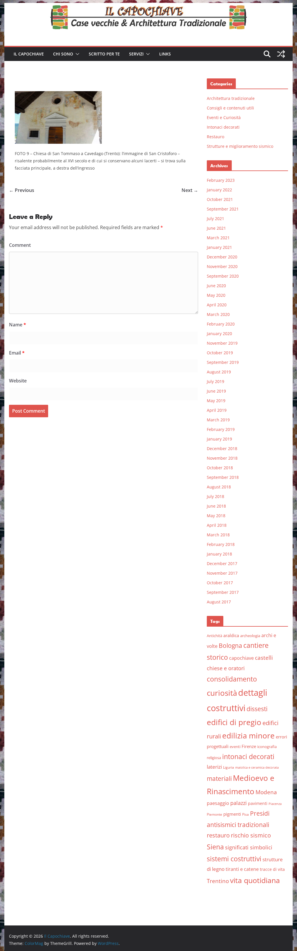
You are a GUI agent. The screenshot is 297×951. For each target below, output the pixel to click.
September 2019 (223, 362)
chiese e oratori (226, 668)
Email (17, 353)
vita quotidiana (255, 880)
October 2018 (220, 467)
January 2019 (219, 439)
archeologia (250, 635)
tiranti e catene (242, 869)
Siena (215, 846)
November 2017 (222, 573)
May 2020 (216, 295)
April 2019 (217, 410)
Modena (266, 792)
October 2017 (220, 582)
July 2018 (215, 496)
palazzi (238, 802)
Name (17, 324)
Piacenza (275, 804)
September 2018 (223, 477)
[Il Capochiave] (148, 7)
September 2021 (223, 209)
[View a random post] (281, 54)
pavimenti (257, 803)
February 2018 (221, 544)
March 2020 (218, 314)
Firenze (249, 746)
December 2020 (222, 257)
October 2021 (220, 199)
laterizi (214, 766)
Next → (190, 190)
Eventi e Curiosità (224, 117)
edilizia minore (248, 736)
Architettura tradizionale (231, 98)
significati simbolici (248, 847)
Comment (20, 245)
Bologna (230, 645)
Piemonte (214, 814)
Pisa (245, 814)
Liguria (228, 767)
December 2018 (222, 448)
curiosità (222, 693)
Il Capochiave (29, 54)
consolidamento (232, 679)
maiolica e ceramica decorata (257, 767)
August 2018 (219, 487)
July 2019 (215, 381)
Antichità (214, 635)
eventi (235, 746)
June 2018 (216, 506)
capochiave (241, 658)
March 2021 (218, 237)
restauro (218, 835)
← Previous (21, 190)
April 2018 (217, 525)
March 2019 (218, 420)
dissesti (257, 708)
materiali (219, 778)
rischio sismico (251, 835)
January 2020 (219, 333)
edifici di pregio (234, 722)
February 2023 (221, 180)
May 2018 (216, 515)
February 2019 (221, 429)
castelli (264, 657)
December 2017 (222, 563)
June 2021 (216, 228)
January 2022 (219, 190)
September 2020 (223, 276)
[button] (76, 54)
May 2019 (216, 400)
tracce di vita (272, 869)
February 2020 (221, 324)
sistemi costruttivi (234, 858)
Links (165, 54)
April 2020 (217, 305)
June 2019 (216, 391)
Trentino (218, 881)
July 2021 (215, 218)
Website (18, 380)
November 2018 (222, 458)
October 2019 (220, 352)
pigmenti (232, 814)
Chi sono (63, 54)
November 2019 (222, 343)
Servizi (136, 54)
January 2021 (219, 247)
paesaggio (218, 803)
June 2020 (216, 285)
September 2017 (223, 592)
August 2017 (219, 602)
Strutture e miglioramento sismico (240, 146)
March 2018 (218, 534)
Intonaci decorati (223, 127)
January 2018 (219, 554)
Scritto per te (104, 54)
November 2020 (222, 266)
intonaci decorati (248, 756)
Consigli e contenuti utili (230, 108)
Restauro (215, 136)
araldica (231, 635)
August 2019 (219, 372)
